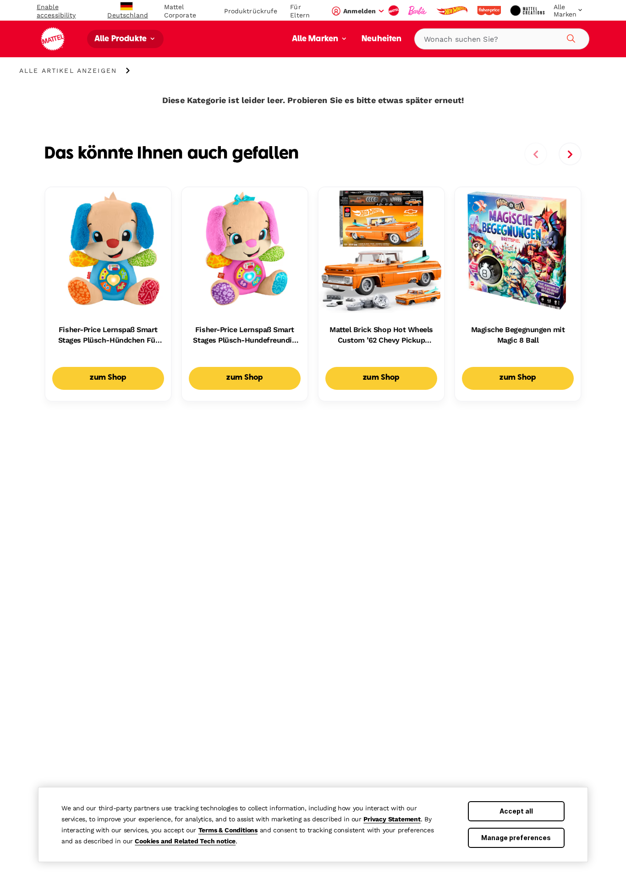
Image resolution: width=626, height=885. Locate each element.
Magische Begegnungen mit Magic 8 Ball (518, 334)
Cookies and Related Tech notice (185, 841)
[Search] (570, 37)
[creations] (528, 10)
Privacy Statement (392, 819)
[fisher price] (489, 10)
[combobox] (501, 38)
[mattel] (394, 10)
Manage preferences (516, 837)
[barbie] (418, 10)
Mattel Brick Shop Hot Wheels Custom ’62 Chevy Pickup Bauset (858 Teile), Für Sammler (381, 335)
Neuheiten (381, 39)
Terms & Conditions (228, 830)
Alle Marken (316, 39)
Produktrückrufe (251, 11)
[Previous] (535, 153)
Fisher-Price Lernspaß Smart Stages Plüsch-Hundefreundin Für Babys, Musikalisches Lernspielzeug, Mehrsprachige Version (244, 335)
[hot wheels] (452, 10)
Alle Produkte (121, 39)
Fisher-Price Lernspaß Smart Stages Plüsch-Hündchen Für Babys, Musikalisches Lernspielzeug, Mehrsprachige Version (108, 335)
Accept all (516, 811)
